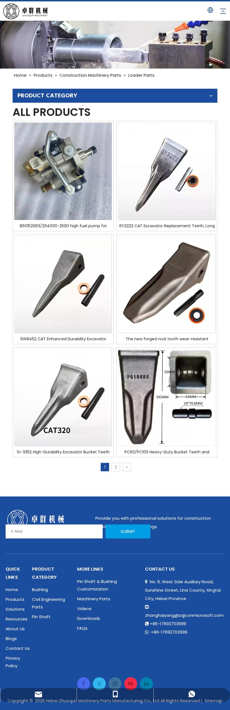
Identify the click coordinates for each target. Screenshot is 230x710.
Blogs (11, 638)
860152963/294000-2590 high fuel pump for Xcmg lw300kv (63, 225)
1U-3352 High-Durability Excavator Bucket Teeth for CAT (63, 451)
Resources (16, 619)
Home (12, 589)
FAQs (82, 628)
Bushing (40, 589)
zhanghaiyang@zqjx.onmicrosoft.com (184, 615)
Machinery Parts (93, 599)
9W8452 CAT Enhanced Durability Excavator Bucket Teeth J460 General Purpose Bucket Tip (63, 338)
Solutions (15, 609)
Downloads (88, 618)
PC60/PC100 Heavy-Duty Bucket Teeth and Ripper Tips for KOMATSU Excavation (167, 451)
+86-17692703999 (169, 632)
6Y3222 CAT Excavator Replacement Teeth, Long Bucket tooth (167, 225)
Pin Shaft (41, 617)
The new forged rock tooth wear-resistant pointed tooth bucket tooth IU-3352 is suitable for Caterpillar (166, 338)
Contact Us (18, 648)
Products (15, 599)
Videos (84, 608)
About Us (15, 629)
